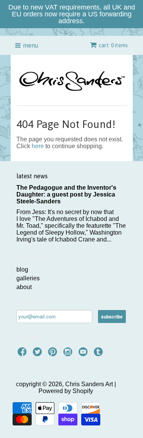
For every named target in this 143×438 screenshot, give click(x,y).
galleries (28, 278)
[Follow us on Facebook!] (23, 354)
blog (22, 269)
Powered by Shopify (66, 391)
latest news (32, 176)
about (24, 287)
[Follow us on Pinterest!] (53, 354)
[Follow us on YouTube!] (84, 354)
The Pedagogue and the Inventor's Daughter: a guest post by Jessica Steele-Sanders (66, 194)
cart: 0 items (113, 45)
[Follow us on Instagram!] (69, 354)
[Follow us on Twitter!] (38, 354)
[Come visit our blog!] (99, 354)
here (38, 146)
